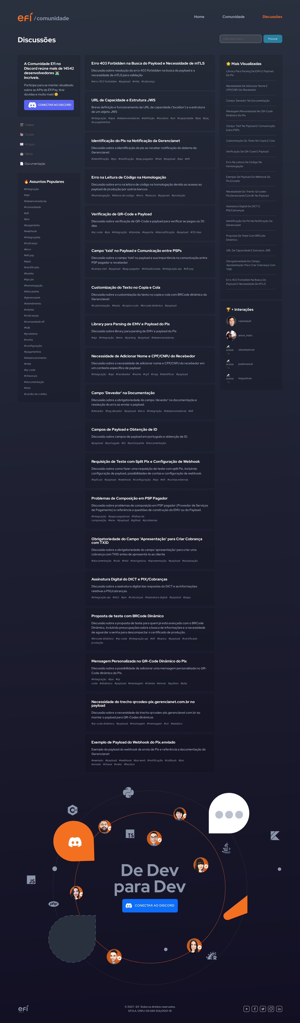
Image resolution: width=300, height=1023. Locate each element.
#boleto (29, 273)
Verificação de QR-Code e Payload (121, 214)
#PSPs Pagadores (119, 516)
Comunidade (233, 16)
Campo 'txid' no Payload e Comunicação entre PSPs (136, 250)
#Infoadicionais (151, 269)
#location (162, 118)
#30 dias (195, 232)
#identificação (100, 159)
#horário (129, 764)
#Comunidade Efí (34, 321)
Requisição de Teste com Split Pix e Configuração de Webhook (145, 461)
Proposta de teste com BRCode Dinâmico (127, 616)
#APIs (27, 261)
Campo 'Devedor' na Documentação (123, 392)
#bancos (150, 195)
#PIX (26, 219)
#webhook (30, 231)
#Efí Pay (29, 255)
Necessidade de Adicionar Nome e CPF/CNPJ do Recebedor (143, 356)
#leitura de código (123, 195)
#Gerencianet (32, 297)
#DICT (116, 597)
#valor (118, 764)
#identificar (167, 374)
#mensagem (135, 683)
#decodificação (165, 232)
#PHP (184, 683)
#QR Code (29, 370)
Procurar (273, 38)
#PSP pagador (144, 159)
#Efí (26, 213)
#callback (171, 760)
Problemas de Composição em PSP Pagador (129, 498)
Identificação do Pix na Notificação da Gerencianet (135, 140)
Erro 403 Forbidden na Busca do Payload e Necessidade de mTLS (147, 63)
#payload (124, 81)
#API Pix (29, 279)
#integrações (32, 237)
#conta (28, 339)
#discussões (31, 291)
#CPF (146, 374)
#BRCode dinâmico (152, 305)
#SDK (27, 327)
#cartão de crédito (35, 394)
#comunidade (32, 207)
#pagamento (32, 225)
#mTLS (27, 364)
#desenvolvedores (35, 201)
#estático (176, 723)
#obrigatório (138, 560)
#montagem (137, 723)
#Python (173, 683)
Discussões (272, 16)
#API (27, 195)
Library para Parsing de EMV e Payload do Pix (130, 324)
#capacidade (185, 118)
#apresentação (157, 560)
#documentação (34, 382)
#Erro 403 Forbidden (104, 81)
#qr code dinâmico (102, 723)
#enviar (161, 683)
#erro (27, 249)
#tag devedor (114, 411)
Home (199, 16)
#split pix (96, 479)
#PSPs (187, 597)
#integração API (172, 269)
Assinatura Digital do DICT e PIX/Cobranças (129, 579)
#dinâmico (106, 683)
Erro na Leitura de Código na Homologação (128, 177)
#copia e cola (130, 305)
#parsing (130, 337)
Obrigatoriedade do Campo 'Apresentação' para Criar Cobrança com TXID (146, 541)
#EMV (119, 337)
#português (112, 443)
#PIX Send (139, 760)
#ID (123, 443)
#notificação (126, 159)
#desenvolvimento (35, 358)
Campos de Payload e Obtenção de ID (124, 429)
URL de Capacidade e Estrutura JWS (123, 100)
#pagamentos (32, 351)
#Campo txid (99, 269)
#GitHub (136, 520)
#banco (162, 638)
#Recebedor (123, 374)
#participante (136, 443)
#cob (116, 560)
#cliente (29, 309)
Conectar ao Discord (154, 905)
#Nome (136, 374)
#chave (107, 764)
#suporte (147, 232)
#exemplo (97, 760)
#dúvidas (134, 232)
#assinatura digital (156, 597)
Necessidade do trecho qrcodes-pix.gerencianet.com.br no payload (143, 703)
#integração (31, 189)
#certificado (31, 267)
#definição (148, 118)
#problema (31, 333)
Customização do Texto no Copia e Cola (125, 287)
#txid (27, 388)
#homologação (33, 285)
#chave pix (30, 376)
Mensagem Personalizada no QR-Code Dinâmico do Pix (139, 661)
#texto (116, 305)
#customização (100, 305)
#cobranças (31, 315)
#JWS (198, 118)
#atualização (190, 560)
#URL (172, 118)
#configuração (33, 346)
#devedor (97, 411)
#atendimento (32, 303)
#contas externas (177, 479)
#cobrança (30, 243)
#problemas (150, 520)
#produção (178, 195)
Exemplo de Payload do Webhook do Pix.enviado (133, 742)
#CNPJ (154, 374)
